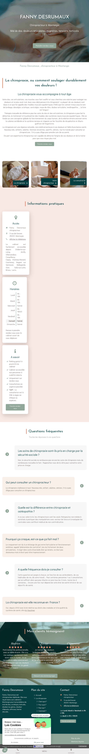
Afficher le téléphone (18, 239)
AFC (59, 746)
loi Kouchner (30, 610)
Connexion (83, 746)
